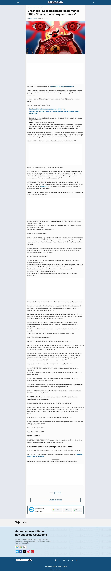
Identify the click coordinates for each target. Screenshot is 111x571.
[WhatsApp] (58, 57)
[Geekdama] (55, 2)
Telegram (68, 509)
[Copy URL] (64, 57)
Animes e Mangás (39, 7)
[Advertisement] (55, 73)
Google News (58, 509)
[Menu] (18, 2)
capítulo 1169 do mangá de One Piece (62, 86)
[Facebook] (60, 560)
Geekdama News (31, 7)
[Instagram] (64, 560)
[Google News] (76, 560)
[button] (94, 2)
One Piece (58, 493)
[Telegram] (61, 57)
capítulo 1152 (44, 186)
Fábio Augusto (33, 18)
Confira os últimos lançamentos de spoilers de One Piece (47, 109)
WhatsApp (78, 509)
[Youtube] (72, 560)
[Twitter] (68, 560)
